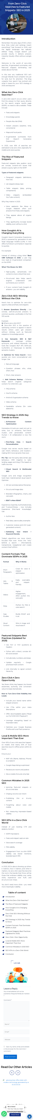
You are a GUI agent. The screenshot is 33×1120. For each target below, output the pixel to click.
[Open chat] (29, 1116)
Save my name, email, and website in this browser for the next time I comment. (16, 1049)
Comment (8, 1000)
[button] (4, 1114)
